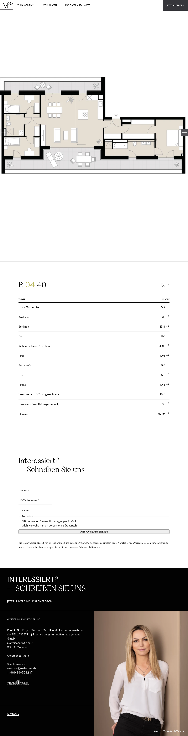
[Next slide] (184, 132)
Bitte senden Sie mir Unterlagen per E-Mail (50, 521)
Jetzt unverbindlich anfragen (29, 601)
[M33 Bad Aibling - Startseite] (6, 5)
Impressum (13, 714)
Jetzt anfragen (175, 5)
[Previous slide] (3, 132)
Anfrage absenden (94, 531)
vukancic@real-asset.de (21, 668)
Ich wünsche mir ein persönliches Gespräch (50, 525)
